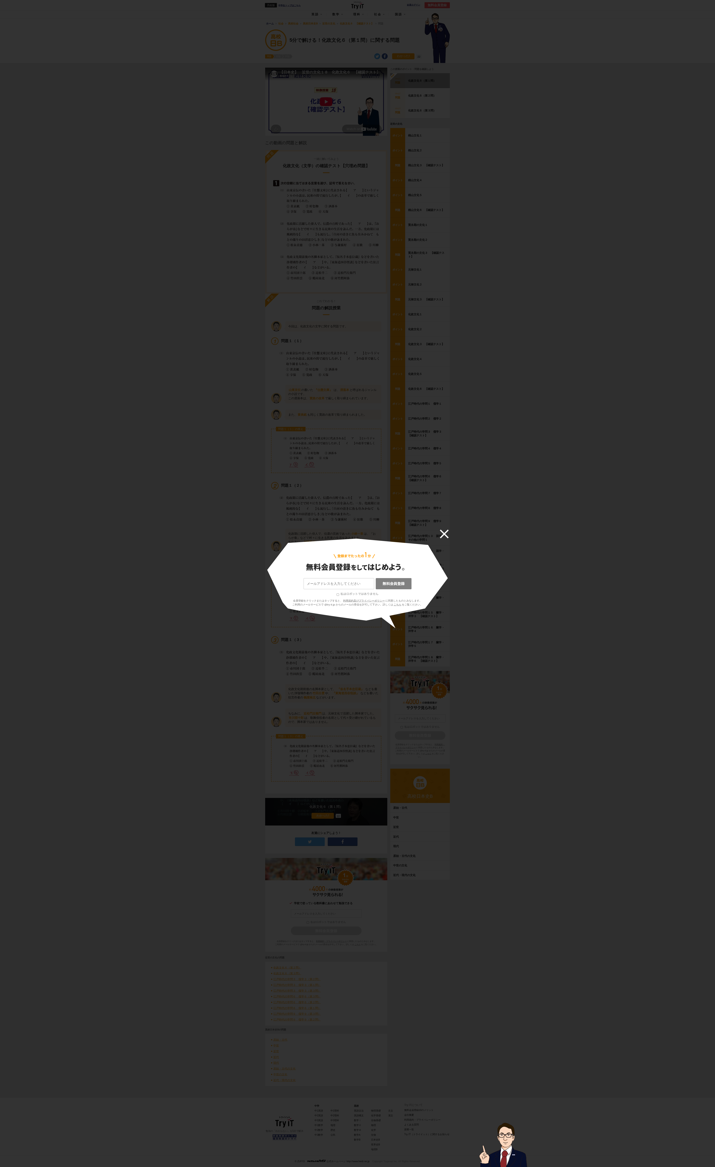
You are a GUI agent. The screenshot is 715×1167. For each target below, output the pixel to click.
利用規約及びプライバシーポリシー (364, 600)
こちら (397, 604)
